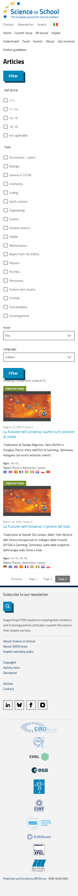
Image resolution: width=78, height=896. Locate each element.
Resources (16, 280)
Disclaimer (10, 672)
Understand (11, 41)
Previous (16, 579)
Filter (13, 76)
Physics (14, 262)
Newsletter (25, 24)
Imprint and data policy (18, 651)
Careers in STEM (20, 175)
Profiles (14, 271)
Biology (14, 166)
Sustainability (18, 307)
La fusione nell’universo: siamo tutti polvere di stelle (38, 434)
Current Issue (23, 32)
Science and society (22, 289)
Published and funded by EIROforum (25, 878)
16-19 (13, 126)
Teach (26, 41)
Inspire (56, 32)
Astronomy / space (22, 157)
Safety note (11, 667)
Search (41, 24)
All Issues (42, 32)
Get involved (66, 41)
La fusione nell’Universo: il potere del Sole (36, 526)
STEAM (14, 298)
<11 (12, 100)
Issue (6, 327)
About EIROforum (15, 646)
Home (7, 32)
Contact (8, 24)
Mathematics (18, 245)
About (50, 41)
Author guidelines (15, 49)
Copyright (9, 662)
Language (9, 349)
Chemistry (16, 183)
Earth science (18, 201)
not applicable (18, 135)
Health (13, 236)
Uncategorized (19, 315)
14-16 (13, 118)
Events (38, 41)
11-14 (13, 109)
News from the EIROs (24, 254)
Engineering (17, 210)
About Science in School (19, 641)
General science (19, 227)
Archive (8, 683)
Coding (13, 192)
